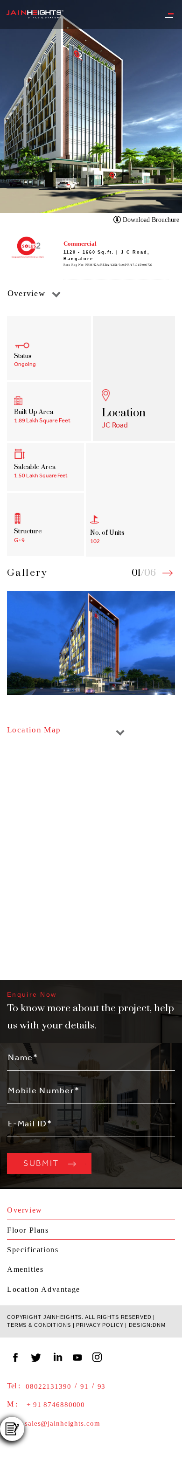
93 (102, 1386)
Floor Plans (28, 1230)
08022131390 (48, 1386)
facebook (16, 1355)
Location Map (34, 729)
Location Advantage (43, 1289)
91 (84, 1386)
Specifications (32, 1250)
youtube (78, 1355)
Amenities (25, 1269)
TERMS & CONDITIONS (39, 1325)
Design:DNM (147, 1325)
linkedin (57, 1355)
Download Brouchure (151, 219)
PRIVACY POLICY (99, 1325)
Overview (26, 293)
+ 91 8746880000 (56, 1404)
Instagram (98, 1355)
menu (164, 12)
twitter (37, 1355)
